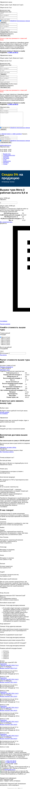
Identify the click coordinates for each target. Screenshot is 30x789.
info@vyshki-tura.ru (5, 145)
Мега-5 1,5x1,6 (5, 343)
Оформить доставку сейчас (8, 447)
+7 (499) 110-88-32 (12, 52)
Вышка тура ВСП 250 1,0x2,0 (8, 682)
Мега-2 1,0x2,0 (5, 338)
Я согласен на (15, 21)
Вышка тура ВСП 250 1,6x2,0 (8, 724)
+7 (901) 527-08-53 (10, 761)
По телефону (4, 413)
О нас (5, 159)
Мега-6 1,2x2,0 (5, 344)
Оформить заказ (5, 370)
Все (1, 451)
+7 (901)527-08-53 (5, 134)
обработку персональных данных (20, 21)
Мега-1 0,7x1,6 (5, 337)
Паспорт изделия (5, 324)
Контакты (6, 162)
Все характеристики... (6, 222)
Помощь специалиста (6, 367)
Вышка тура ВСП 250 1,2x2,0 (8, 696)
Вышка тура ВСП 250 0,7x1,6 (8, 668)
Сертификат (3, 321)
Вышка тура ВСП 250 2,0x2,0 (8, 738)
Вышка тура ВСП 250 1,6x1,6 (8, 710)
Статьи (5, 164)
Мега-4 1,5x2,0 (5, 341)
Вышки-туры (7, 154)
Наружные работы (8, 451)
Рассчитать (3, 355)
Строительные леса (9, 155)
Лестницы (6, 158)
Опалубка (6, 156)
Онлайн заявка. (4, 412)
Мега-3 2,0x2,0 (5, 340)
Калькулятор (7, 161)
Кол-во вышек (4, 353)
